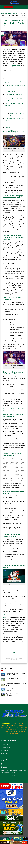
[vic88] (14, 839)
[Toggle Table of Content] (4, 79)
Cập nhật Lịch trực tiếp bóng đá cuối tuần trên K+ (16, 694)
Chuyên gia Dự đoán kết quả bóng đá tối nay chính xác (16, 684)
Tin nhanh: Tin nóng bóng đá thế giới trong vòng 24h (16, 689)
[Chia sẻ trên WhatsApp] (7, 659)
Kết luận (8, 127)
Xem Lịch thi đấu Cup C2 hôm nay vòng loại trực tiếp (15, 679)
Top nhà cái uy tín (12, 13)
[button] (2, 3)
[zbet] (11, 825)
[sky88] (11, 799)
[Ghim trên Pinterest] (18, 659)
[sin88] (11, 786)
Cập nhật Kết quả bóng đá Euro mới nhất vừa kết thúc (15, 674)
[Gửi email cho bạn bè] (15, 659)
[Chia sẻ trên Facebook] (9, 659)
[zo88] (14, 842)
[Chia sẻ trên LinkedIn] (21, 659)
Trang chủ (4, 13)
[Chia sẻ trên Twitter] (12, 659)
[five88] (11, 812)
